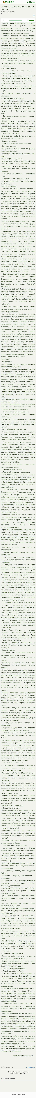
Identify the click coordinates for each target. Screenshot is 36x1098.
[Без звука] (28, 20)
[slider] (31, 20)
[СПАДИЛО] (8, 2)
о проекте (13, 1094)
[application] (18, 20)
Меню (32, 2)
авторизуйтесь (30, 1067)
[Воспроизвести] (3, 20)
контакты (21, 1094)
